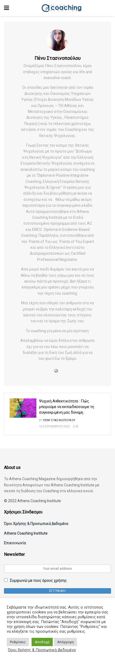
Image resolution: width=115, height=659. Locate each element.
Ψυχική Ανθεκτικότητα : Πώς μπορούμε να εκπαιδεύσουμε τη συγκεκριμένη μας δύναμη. (66, 407)
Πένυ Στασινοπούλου (59, 420)
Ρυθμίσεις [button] (18, 642)
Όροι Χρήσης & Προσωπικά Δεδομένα (36, 523)
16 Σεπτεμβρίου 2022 (54, 426)
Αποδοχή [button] (42, 642)
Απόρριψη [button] (65, 642)
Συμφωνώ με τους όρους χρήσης (38, 580)
